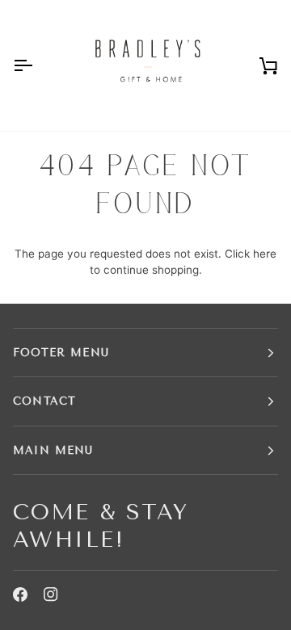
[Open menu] (37, 65)
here (264, 253)
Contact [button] (44, 401)
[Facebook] (20, 594)
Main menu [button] (53, 450)
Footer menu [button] (61, 352)
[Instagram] (51, 594)
